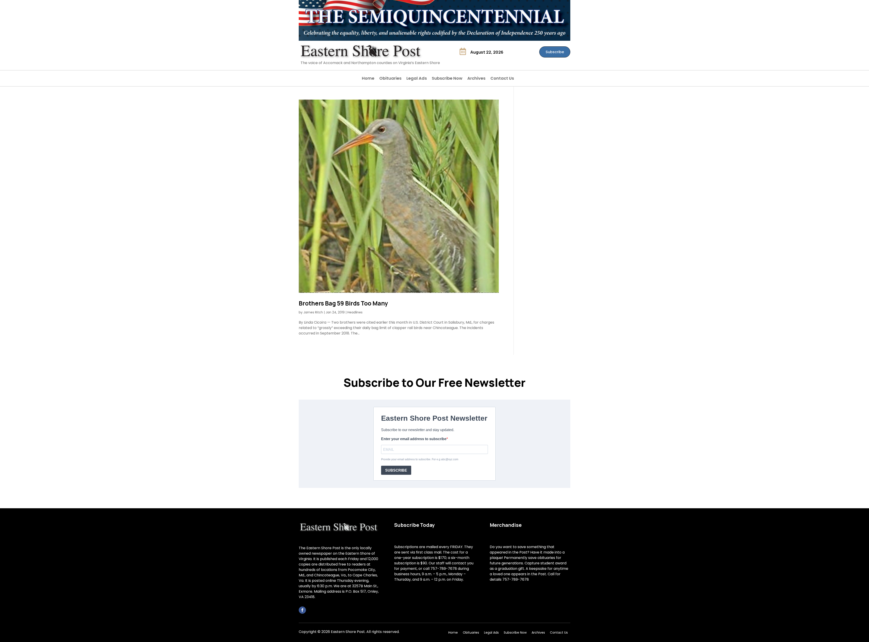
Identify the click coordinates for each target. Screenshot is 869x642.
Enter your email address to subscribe (413, 439)
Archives (476, 79)
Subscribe (555, 52)
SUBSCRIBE (396, 470)
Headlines (355, 312)
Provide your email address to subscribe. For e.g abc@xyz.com (419, 459)
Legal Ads (416, 79)
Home (368, 79)
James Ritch (313, 312)
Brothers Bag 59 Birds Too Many (343, 303)
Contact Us (502, 79)
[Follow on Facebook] (302, 610)
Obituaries (390, 79)
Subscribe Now (447, 79)
